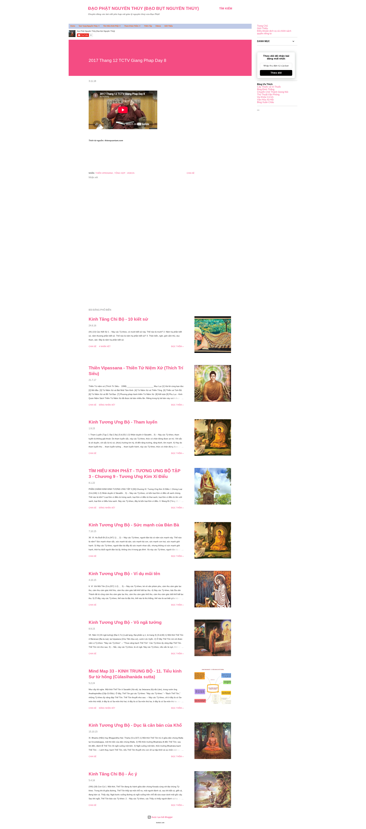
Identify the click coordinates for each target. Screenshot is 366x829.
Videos (158, 26)
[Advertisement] (137, 273)
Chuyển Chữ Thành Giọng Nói (272, 92)
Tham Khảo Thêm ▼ (132, 26)
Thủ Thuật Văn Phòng (268, 94)
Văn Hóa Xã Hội (265, 99)
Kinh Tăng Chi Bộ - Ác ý (113, 774)
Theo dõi (276, 72)
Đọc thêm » (177, 346)
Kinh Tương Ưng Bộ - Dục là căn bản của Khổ (135, 725)
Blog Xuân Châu (265, 102)
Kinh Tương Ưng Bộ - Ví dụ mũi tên (124, 573)
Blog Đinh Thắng (265, 89)
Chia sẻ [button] (190, 173)
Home (72, 26)
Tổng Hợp (120, 173)
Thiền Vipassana (104, 173)
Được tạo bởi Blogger (162, 817)
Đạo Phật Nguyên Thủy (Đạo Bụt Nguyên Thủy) (143, 8)
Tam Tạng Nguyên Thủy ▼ (89, 26)
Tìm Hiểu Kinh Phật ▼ (112, 26)
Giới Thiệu (168, 26)
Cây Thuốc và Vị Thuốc (269, 87)
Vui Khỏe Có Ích (265, 97)
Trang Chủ (262, 26)
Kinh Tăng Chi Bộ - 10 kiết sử (118, 319)
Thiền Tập (148, 26)
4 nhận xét (105, 346)
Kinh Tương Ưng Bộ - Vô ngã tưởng (125, 622)
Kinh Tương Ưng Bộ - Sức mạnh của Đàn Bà (134, 525)
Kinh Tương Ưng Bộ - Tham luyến (123, 422)
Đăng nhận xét (107, 405)
